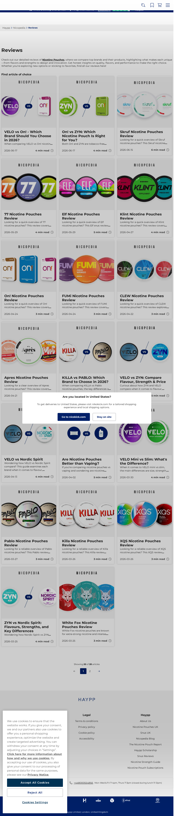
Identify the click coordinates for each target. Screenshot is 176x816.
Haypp (145, 715)
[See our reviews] (120, 9)
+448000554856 (83, 782)
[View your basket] (161, 18)
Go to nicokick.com (74, 416)
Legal (87, 715)
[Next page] (99, 671)
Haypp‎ (6, 27)
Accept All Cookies (35, 782)
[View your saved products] (153, 18)
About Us (145, 721)
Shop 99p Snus (85, 3)
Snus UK (145, 732)
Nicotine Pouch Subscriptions (145, 767)
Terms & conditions (86, 721)
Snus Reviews (145, 756)
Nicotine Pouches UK (145, 726)
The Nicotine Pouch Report (145, 744)
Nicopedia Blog (145, 738)
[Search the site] (146, 18)
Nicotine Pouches (53, 59)
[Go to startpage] (15, 18)
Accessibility (86, 738)
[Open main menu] (168, 18)
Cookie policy (87, 732)
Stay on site (104, 416)
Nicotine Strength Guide (145, 761)
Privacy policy (86, 726)
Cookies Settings (35, 802)
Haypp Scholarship (145, 750)
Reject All (35, 792)
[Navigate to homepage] (86, 698)
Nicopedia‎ (19, 27)
